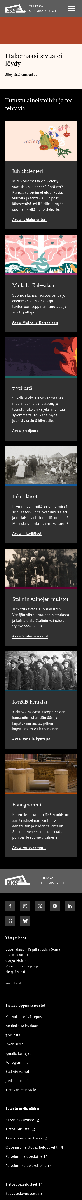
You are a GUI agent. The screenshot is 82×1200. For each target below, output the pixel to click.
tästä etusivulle (24, 75)
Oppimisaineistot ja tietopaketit (32, 1147)
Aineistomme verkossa (24, 1138)
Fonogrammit (16, 1062)
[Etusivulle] (17, 884)
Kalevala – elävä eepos (23, 1017)
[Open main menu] (72, 9)
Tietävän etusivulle (20, 1090)
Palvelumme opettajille (24, 1157)
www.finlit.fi (14, 983)
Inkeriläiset (14, 1044)
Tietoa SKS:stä (18, 1129)
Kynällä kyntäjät (18, 1053)
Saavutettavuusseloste (23, 1193)
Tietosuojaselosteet (22, 1184)
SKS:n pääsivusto (20, 1120)
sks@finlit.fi (15, 972)
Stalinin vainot (17, 1071)
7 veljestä (12, 1035)
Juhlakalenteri (16, 1081)
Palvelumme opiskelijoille (26, 1166)
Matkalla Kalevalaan (21, 1026)
